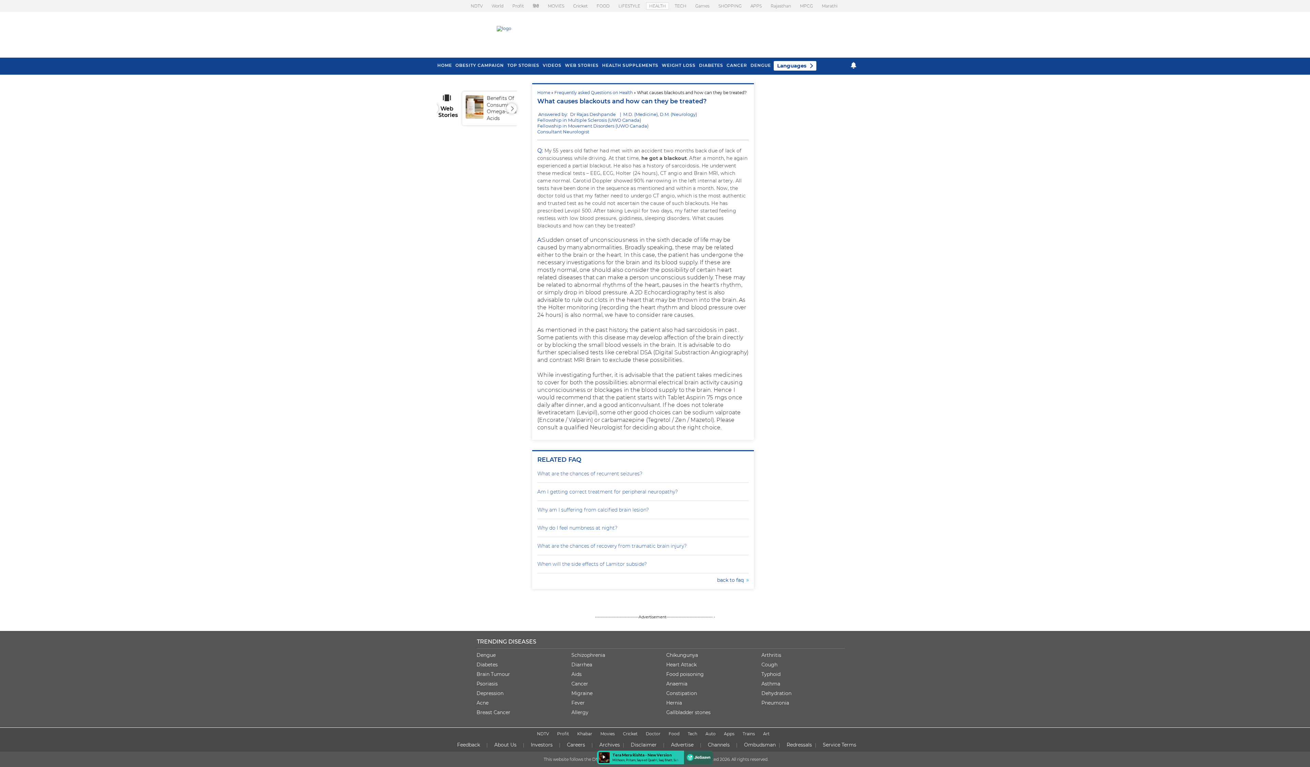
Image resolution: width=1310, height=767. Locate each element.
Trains (749, 733)
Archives (609, 745)
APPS (756, 6)
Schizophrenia (588, 655)
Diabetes (487, 665)
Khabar (584, 733)
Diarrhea (581, 665)
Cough (769, 665)
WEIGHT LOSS (679, 65)
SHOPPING (730, 6)
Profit (518, 6)
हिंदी (536, 6)
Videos (552, 65)
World (498, 6)
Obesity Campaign (479, 65)
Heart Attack (681, 665)
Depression (490, 693)
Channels (719, 745)
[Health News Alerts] (853, 65)
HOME (444, 65)
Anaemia (676, 684)
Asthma (770, 684)
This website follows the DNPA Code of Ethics (589, 759)
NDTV (477, 6)
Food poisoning (685, 674)
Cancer (737, 65)
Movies (607, 733)
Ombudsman (760, 745)
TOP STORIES (523, 65)
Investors (542, 745)
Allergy (579, 712)
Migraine (582, 693)
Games (702, 6)
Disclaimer (644, 745)
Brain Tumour (493, 674)
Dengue (761, 65)
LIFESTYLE (629, 6)
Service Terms (839, 745)
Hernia (674, 703)
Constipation (681, 693)
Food (674, 733)
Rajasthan (781, 6)
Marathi (830, 6)
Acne (483, 703)
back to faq (731, 580)
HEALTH (657, 6)
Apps (729, 733)
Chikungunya (682, 655)
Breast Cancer (493, 712)
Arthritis (771, 655)
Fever (578, 703)
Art (766, 733)
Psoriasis (487, 684)
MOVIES (556, 6)
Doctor (653, 733)
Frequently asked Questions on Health (593, 92)
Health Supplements (630, 65)
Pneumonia (775, 703)
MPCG (806, 6)
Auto (710, 733)
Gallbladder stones (688, 712)
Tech (692, 733)
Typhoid (771, 674)
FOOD (603, 6)
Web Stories (582, 65)
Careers (576, 745)
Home (543, 92)
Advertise (682, 745)
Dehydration (776, 693)
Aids (576, 674)
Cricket (580, 6)
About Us (505, 745)
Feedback (468, 745)
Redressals (799, 745)
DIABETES (711, 65)
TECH (680, 6)
